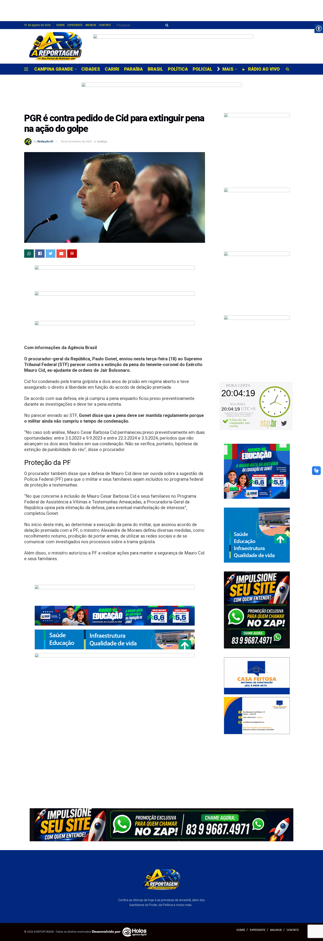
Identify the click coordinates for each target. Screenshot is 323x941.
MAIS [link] (227, 69)
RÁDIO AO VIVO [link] (264, 69)
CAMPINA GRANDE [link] (53, 69)
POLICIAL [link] (202, 69)
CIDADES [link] (90, 69)
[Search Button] (166, 25)
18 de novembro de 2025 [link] (76, 141)
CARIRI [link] (112, 69)
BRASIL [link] (155, 69)
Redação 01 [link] (45, 141)
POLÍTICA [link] (178, 69)
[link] (55, 46)
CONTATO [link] (105, 25)
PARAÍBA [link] (133, 69)
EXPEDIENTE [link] (75, 25)
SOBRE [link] (60, 25)
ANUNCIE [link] (90, 25)
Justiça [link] (102, 141)
